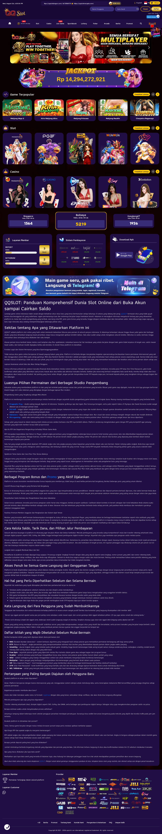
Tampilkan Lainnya (142, 94)
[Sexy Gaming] (112, 192)
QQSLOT (124, 313)
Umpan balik (120, 822)
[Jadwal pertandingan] (115, 3)
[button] (149, 47)
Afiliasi (156, 3)
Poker (95, 23)
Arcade (106, 23)
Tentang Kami (65, 822)
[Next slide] (157, 94)
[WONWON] (112, 148)
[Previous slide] (153, 94)
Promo (52, 477)
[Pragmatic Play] (17, 148)
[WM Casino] (49, 192)
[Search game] (141, 24)
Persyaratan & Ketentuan (96, 822)
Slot (37, 23)
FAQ (110, 822)
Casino (48, 23)
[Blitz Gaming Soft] (81, 148)
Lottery (84, 23)
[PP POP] (144, 148)
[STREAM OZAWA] (156, 32)
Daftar (156, 8)
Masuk (145, 9)
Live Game (60, 23)
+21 (38, 822)
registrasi (46, 695)
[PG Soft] (49, 148)
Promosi (129, 23)
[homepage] (9, 24)
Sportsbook (72, 23)
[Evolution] (144, 192)
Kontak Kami (79, 822)
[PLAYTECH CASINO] (81, 192)
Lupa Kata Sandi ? (153, 13)
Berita (118, 23)
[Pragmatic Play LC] (17, 192)
